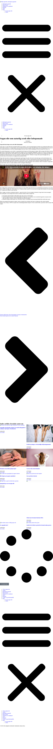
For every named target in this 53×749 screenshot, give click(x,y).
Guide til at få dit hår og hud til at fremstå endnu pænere (38, 525)
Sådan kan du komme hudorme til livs (34, 517)
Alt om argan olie (8, 10)
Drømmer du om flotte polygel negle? (8, 468)
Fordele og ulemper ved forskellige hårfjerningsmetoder (38, 444)
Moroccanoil (5, 5)
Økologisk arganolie (7, 3)
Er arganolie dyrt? (4, 525)
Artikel (6, 12)
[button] (26, 67)
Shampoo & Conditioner (8, 6)
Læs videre (2, 432)
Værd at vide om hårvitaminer (33, 468)
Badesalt (4, 7)
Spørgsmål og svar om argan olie (7, 483)
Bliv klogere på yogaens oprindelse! (7, 476)
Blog (4, 9)
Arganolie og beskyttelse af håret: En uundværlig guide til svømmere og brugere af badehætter (12, 428)
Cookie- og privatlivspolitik (8, 597)
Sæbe (4, 8)
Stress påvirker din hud (31, 476)
